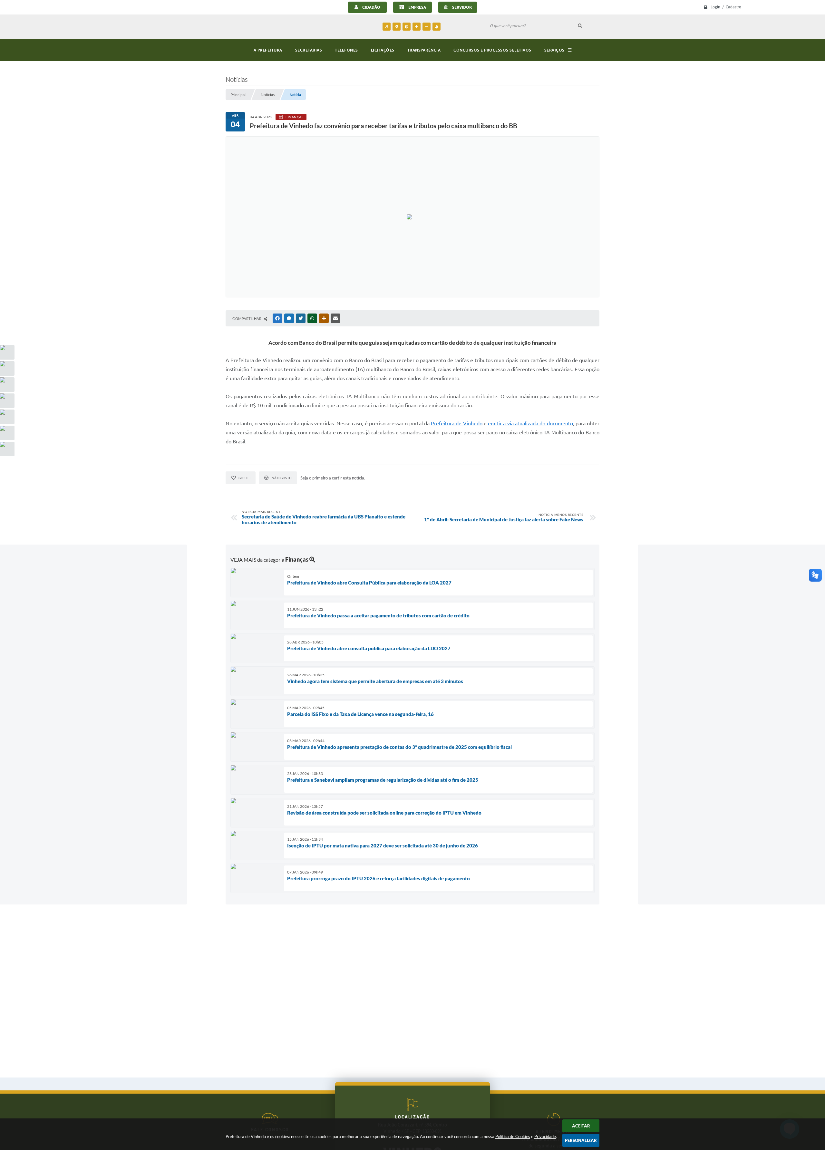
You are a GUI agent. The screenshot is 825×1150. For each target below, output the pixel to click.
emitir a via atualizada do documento (530, 423)
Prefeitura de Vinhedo (456, 423)
